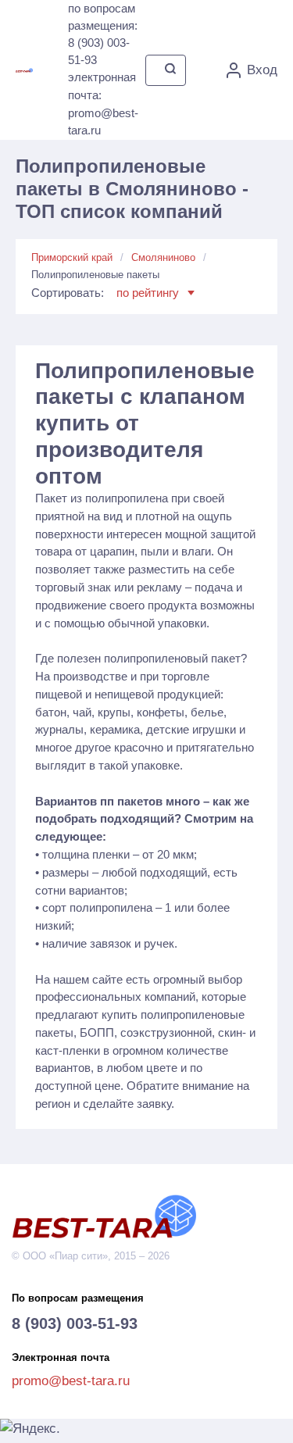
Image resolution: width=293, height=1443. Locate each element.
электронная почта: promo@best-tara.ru (103, 103)
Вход (262, 70)
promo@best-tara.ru (71, 1380)
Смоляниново (163, 257)
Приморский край (72, 257)
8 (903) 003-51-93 (75, 1323)
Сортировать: (105, 292)
